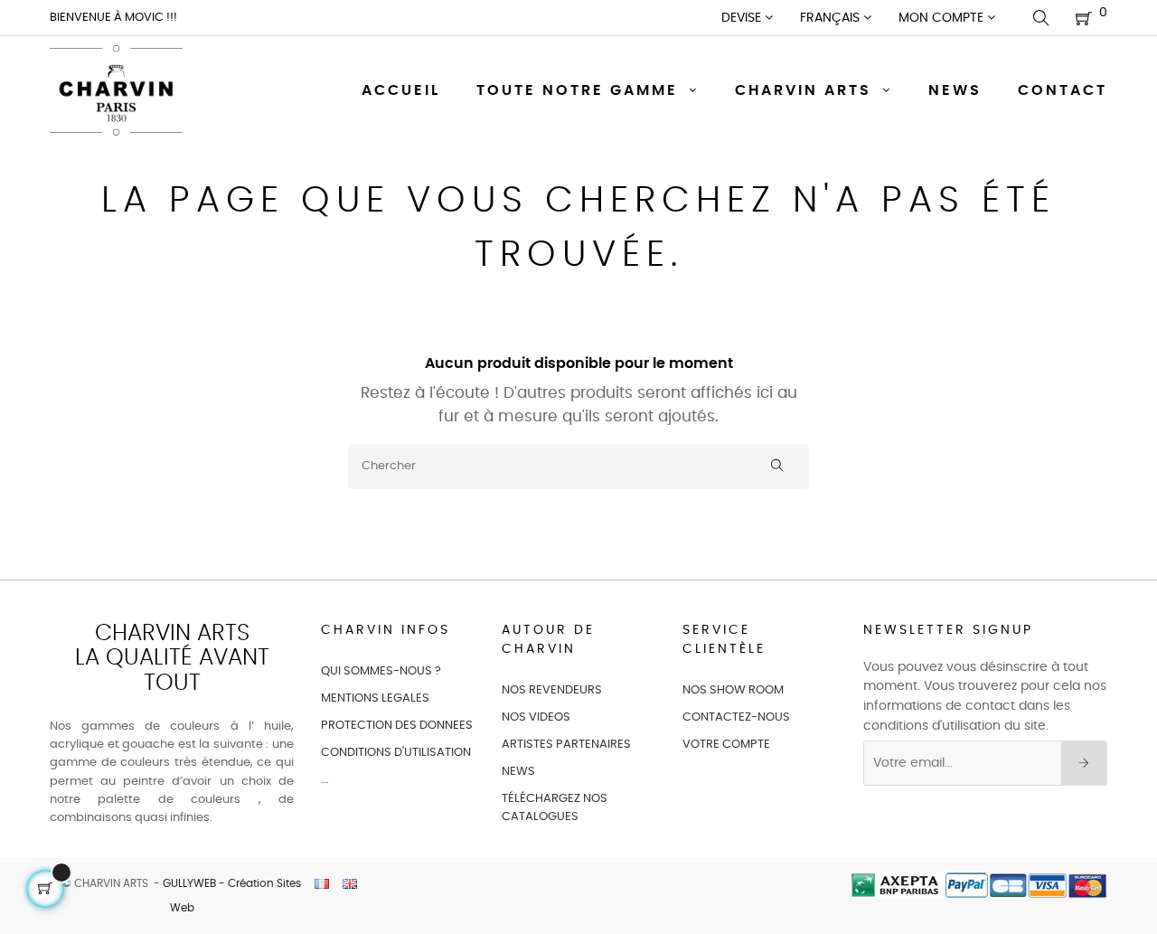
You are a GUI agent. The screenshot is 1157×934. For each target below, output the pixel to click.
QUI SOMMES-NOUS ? (381, 671)
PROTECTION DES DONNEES (397, 725)
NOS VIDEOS (536, 717)
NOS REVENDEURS (552, 690)
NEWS (518, 772)
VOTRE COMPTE (726, 744)
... (325, 780)
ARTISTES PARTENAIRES (566, 744)
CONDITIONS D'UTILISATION (396, 753)
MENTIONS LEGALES (375, 698)
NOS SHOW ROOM (733, 690)
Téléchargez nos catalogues (554, 808)
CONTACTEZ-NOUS (736, 717)
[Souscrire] (1084, 763)
